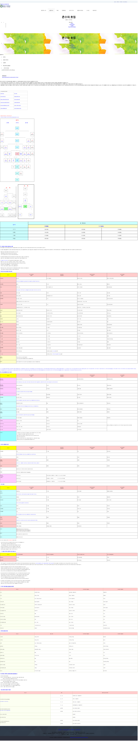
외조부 (6, 196)
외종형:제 (10, 209)
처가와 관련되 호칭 (17, 99)
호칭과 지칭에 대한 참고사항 (5, 99)
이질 (20, 214)
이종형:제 (2, 209)
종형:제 (25, 154)
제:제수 (21, 154)
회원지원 (94, 10)
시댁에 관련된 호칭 (17, 102)
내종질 (6, 160)
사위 (13, 160)
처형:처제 (20, 206)
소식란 (88, 10)
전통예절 (64, 10)
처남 (30, 206)
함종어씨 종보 (80, 10)
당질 (24, 160)
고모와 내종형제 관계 (4, 108)
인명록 (72, 25)
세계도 (72, 23)
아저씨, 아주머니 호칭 (17, 105)
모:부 (6, 202)
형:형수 (21, 153)
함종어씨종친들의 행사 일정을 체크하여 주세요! (10, 77)
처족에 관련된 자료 (17, 96)
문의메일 (72, 729)
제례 (57, 10)
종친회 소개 (43, 10)
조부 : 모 (17, 140)
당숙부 (28, 147)
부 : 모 (17, 147)
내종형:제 (5, 154)
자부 (17, 160)
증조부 (17, 134)
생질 (9, 160)
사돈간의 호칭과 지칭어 (17, 108)
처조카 (31, 214)
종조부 (28, 141)
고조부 (17, 128)
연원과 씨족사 (72, 24)
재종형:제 (28, 154)
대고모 (2, 141)
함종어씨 (51, 10)
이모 (2, 202)
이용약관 (60, 729)
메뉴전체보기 (77, 729)
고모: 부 (6, 147)
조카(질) (21, 160)
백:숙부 (25, 147)
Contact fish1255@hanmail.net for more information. (79, 737)
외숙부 (10, 202)
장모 (25, 200)
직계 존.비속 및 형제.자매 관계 (5, 102)
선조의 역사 (71, 10)
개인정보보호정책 (66, 729)
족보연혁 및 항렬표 (72, 26)
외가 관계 (15, 93)
